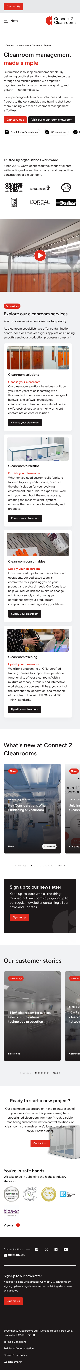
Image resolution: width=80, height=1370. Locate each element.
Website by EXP (13, 1361)
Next (60, 866)
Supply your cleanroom (24, 613)
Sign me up (19, 917)
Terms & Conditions (15, 1341)
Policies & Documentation (19, 1348)
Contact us (40, 1143)
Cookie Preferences (15, 1355)
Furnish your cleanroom (25, 518)
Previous (21, 866)
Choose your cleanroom (25, 422)
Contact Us (13, 6)
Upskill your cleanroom (24, 709)
